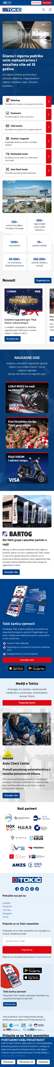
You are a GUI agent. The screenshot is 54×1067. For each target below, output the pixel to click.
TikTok (6, 917)
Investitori (36, 3)
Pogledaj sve (43, 280)
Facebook (7, 906)
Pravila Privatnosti (42, 957)
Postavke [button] (43, 1062)
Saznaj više (9, 1004)
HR (5, 2)
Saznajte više (11, 572)
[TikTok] (37, 889)
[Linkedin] (22, 889)
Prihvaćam (8, 1062)
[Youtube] (27, 889)
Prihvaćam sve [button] (26, 1062)
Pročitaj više (12, 339)
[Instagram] (32, 889)
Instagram (7, 913)
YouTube (7, 910)
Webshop (47, 3)
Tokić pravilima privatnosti (13, 1056)
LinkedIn (6, 903)
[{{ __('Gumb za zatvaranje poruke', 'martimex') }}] (48, 1035)
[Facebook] (17, 889)
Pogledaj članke (27, 703)
